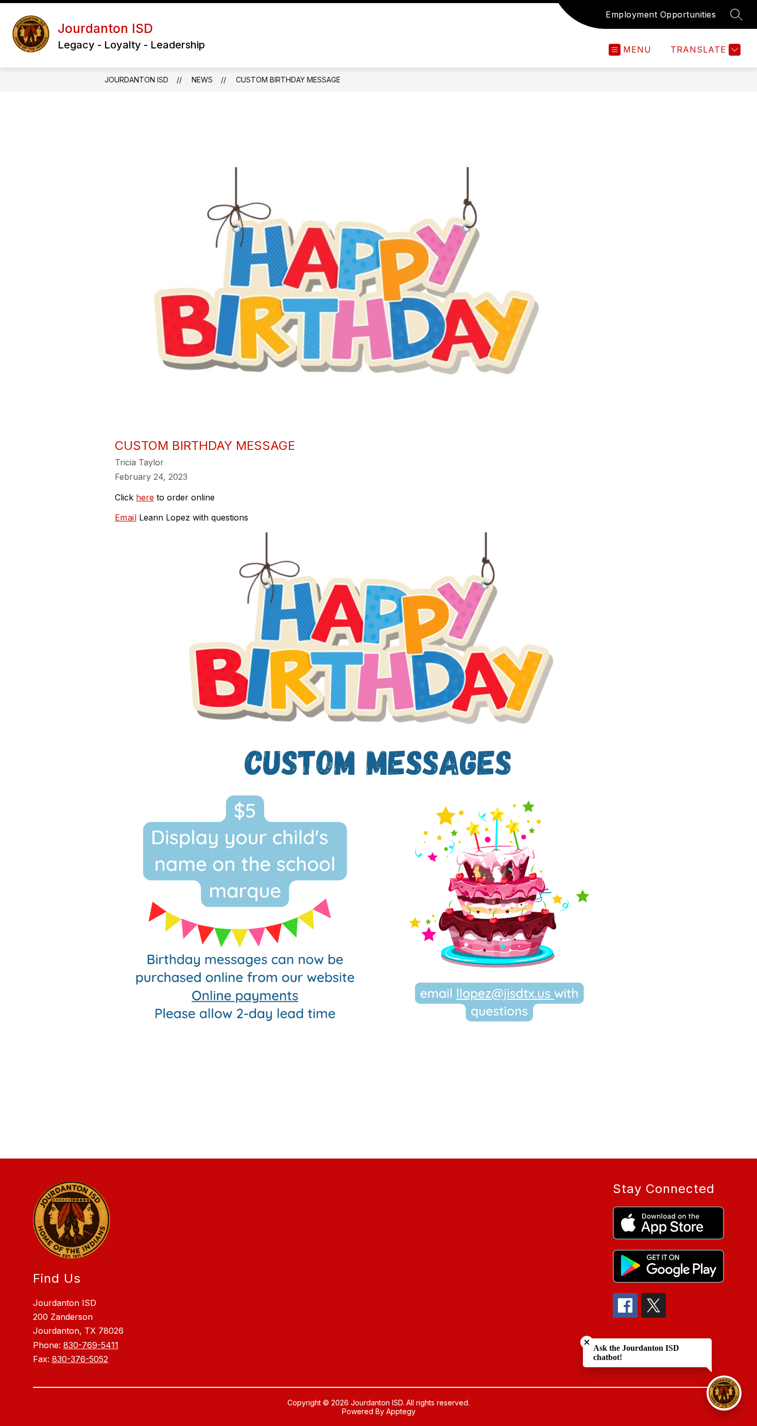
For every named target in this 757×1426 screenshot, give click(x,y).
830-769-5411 (90, 1345)
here (145, 497)
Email (125, 517)
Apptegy (401, 1411)
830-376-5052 (80, 1359)
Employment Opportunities (661, 14)
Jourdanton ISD (136, 79)
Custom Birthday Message (288, 79)
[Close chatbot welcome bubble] (586, 1342)
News (202, 79)
